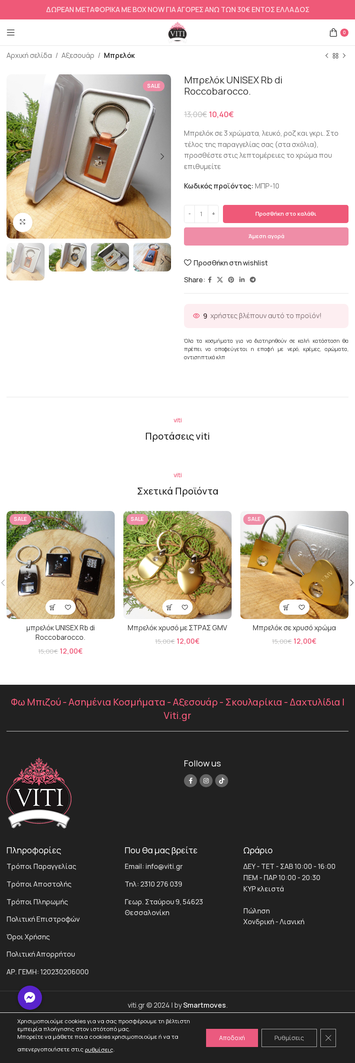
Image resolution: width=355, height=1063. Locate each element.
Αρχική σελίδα (29, 55)
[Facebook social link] (209, 280)
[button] (30, 998)
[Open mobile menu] (10, 32)
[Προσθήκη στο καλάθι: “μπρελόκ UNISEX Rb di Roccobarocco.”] (53, 607)
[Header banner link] (177, 9)
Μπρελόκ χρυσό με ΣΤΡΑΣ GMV (177, 627)
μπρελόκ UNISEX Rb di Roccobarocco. (60, 632)
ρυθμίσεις (99, 1049)
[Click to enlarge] (22, 222)
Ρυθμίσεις (289, 1038)
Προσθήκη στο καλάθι (285, 213)
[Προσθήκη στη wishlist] (68, 607)
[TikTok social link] (221, 780)
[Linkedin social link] (242, 280)
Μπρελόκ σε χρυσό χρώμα (294, 627)
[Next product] (344, 56)
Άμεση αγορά (266, 236)
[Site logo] (177, 31)
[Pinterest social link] (231, 280)
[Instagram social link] (206, 780)
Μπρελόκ (119, 55)
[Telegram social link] (252, 280)
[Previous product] (327, 56)
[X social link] (220, 280)
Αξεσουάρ (77, 55)
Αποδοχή (232, 1038)
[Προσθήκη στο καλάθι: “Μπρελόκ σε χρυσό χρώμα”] (286, 607)
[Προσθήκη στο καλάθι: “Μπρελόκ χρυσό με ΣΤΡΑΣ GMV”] (170, 607)
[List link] (59, 866)
